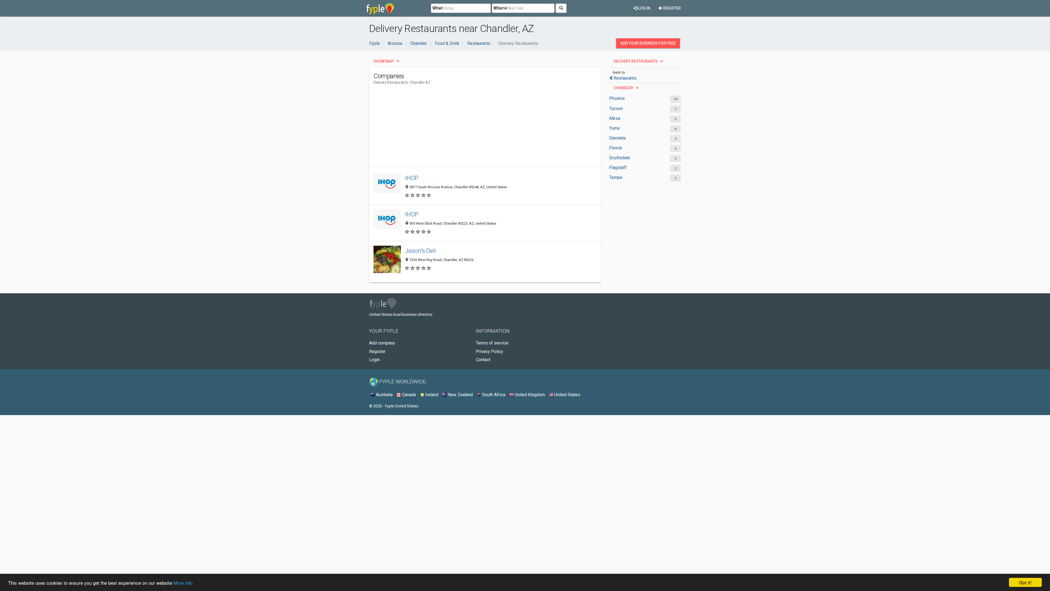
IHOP (411, 177)
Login (374, 359)
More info (182, 582)
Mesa (614, 118)
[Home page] (380, 8)
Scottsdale (619, 157)
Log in (643, 8)
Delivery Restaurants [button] (636, 61)
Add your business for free (648, 43)
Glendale (617, 138)
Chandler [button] (623, 88)
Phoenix (617, 98)
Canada (408, 394)
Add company (382, 343)
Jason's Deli (420, 250)
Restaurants (625, 78)
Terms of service (492, 343)
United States (566, 394)
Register (671, 8)
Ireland (431, 394)
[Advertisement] (473, 127)
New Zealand (460, 394)
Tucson (616, 108)
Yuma (614, 128)
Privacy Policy (489, 351)
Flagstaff (618, 167)
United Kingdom (529, 394)
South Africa (493, 394)
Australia (384, 394)
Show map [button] (384, 61)
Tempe (615, 177)
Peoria (615, 147)
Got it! (1025, 582)
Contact (483, 359)
